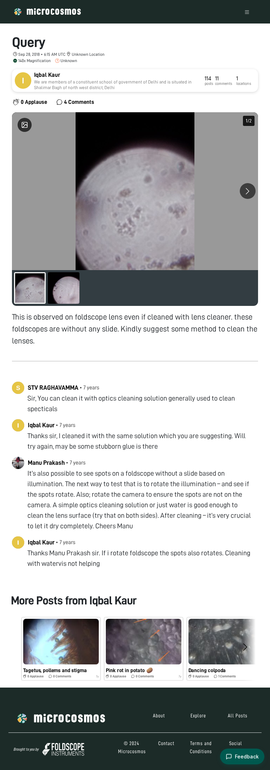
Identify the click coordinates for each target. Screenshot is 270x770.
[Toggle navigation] (246, 11)
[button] (61, 649)
